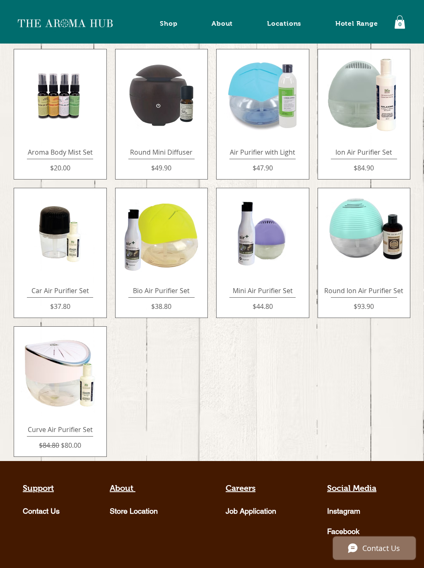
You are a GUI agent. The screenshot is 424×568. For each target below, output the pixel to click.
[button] (399, 22)
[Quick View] (60, 95)
